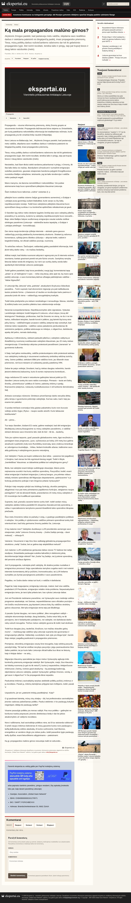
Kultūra (38, 10)
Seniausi (29, 825)
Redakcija (82, 10)
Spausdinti (26, 118)
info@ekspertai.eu (52, 752)
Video (68, 10)
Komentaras (12, 857)
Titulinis (5, 10)
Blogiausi (50, 825)
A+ (20, 118)
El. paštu (33, 58)
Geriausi (39, 825)
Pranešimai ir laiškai (57, 10)
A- (6, 118)
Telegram (26, 58)
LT (103, 4)
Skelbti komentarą (17, 876)
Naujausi (18, 825)
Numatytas (13, 118)
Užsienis (45, 10)
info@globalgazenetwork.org (71, 897)
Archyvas (91, 10)
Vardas (10, 848)
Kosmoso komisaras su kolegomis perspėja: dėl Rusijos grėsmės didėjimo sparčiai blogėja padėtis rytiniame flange (64, 15)
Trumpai (13, 10)
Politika (21, 10)
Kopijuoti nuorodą (44, 58)
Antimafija (30, 10)
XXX (74, 10)
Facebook (18, 58)
